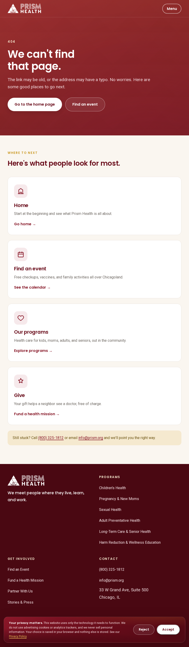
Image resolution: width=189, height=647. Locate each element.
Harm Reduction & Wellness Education (130, 542)
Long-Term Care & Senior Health (125, 531)
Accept (168, 629)
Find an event (85, 104)
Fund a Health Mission (26, 580)
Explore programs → (33, 350)
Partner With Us (20, 591)
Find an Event (18, 569)
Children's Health (112, 488)
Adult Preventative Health (119, 520)
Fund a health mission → (37, 414)
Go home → (25, 224)
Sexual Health (110, 509)
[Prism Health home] (24, 8)
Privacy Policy (18, 636)
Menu (172, 8)
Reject (144, 629)
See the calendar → (32, 287)
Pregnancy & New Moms (119, 499)
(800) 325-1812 (51, 438)
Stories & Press (20, 602)
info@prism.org (90, 438)
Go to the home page (35, 104)
